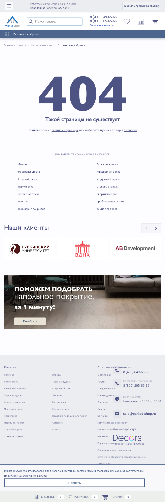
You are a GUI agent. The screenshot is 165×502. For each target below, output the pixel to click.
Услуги (101, 381)
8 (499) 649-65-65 (103, 16)
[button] (146, 228)
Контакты (102, 415)
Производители (105, 395)
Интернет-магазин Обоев (128, 443)
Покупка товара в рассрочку (112, 422)
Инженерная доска (108, 171)
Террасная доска (28, 194)
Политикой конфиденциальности (25, 476)
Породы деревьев (106, 443)
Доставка (102, 402)
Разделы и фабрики (26, 34)
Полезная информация (109, 429)
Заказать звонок (102, 25)
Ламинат (23, 164)
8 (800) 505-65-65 (103, 21)
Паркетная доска (107, 164)
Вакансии (102, 436)
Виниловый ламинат (15, 388)
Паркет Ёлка (25, 186)
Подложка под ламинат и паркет (69, 415)
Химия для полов (107, 209)
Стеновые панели (108, 186)
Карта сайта (104, 463)
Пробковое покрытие (110, 201)
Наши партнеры (125, 429)
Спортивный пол (107, 194)
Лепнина (57, 395)
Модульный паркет (109, 179)
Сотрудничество (106, 388)
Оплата (101, 408)
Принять (74, 483)
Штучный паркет (28, 179)
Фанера (56, 429)
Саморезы (57, 422)
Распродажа (59, 402)
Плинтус (23, 201)
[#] (12, 21)
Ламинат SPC (11, 381)
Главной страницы (65, 130)
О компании (104, 374)
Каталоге (130, 130)
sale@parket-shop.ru (139, 413)
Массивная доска (29, 171)
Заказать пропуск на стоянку (141, 6)
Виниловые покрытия (31, 209)
